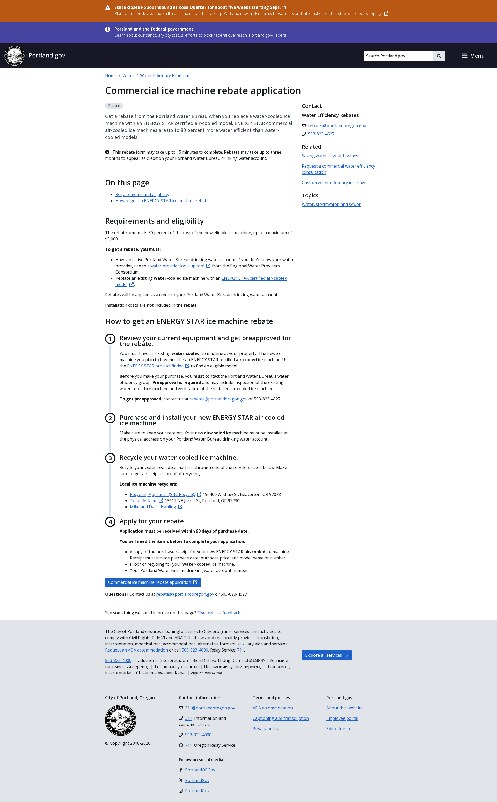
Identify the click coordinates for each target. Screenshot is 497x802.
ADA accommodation (273, 708)
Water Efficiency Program (164, 75)
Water (128, 75)
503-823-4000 (195, 650)
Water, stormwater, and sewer (331, 204)
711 (240, 650)
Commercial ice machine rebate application (149, 582)
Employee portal (342, 718)
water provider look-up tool (177, 266)
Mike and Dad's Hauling (153, 507)
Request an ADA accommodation (136, 650)
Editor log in (338, 728)
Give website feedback (218, 613)
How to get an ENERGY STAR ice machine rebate (162, 200)
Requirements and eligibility (142, 194)
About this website (344, 708)
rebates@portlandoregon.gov (218, 399)
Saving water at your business (331, 155)
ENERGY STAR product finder (155, 366)
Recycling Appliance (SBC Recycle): (162, 494)
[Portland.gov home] (34, 56)
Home (111, 75)
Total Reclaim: (143, 500)
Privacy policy (266, 728)
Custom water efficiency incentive (334, 182)
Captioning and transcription (281, 718)
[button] (473, 56)
